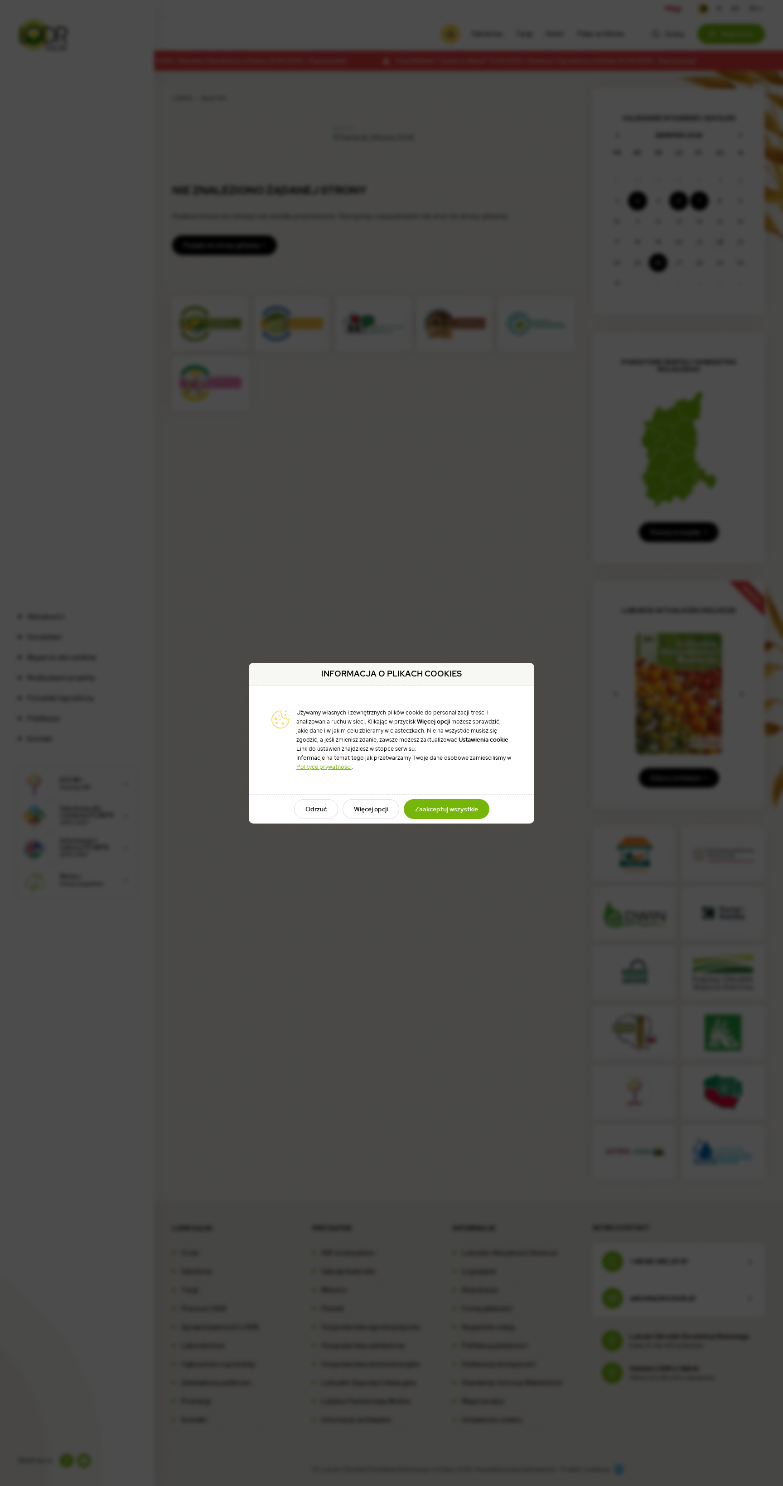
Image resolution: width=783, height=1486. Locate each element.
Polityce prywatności (324, 767)
